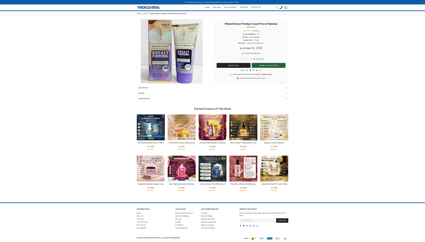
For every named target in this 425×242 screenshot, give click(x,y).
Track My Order (142, 222)
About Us (140, 216)
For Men (178, 222)
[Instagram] (250, 225)
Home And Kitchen (181, 228)
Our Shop (217, 7)
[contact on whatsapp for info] (285, 7)
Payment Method (207, 216)
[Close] (422, 2)
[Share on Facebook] (247, 70)
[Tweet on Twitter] (250, 70)
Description (143, 88)
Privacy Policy (141, 225)
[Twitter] (243, 225)
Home (207, 7)
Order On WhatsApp (268, 65)
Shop (145, 13)
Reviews (141, 93)
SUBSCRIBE (282, 220)
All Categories (230, 7)
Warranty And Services (208, 222)
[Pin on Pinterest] (253, 70)
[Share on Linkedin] (257, 70)
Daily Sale (244, 7)
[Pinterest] (247, 225)
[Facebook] (240, 225)
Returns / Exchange (207, 225)
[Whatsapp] (257, 225)
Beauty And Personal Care (184, 213)
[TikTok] (253, 225)
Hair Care (178, 219)
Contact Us (256, 7)
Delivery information (208, 219)
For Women (179, 225)
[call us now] (281, 7)
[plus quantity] (246, 59)
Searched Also (144, 99)
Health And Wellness (182, 216)
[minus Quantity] (239, 59)
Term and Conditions (208, 228)
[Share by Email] (260, 70)
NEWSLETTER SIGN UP (248, 209)
